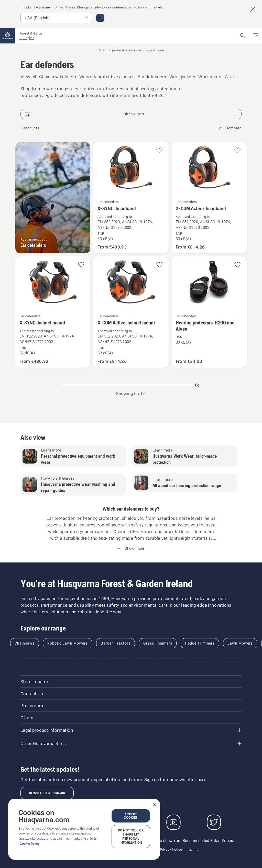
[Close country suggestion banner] (253, 9)
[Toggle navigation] (256, 36)
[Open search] (242, 36)
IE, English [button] (26, 38)
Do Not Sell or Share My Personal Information (131, 836)
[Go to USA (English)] (100, 18)
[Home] (7, 35)
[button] (159, 150)
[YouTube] (173, 822)
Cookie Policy (30, 844)
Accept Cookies (131, 815)
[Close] (154, 805)
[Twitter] (214, 822)
